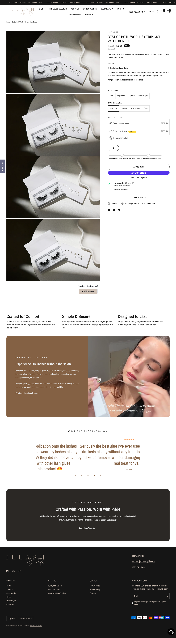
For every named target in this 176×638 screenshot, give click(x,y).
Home (8, 22)
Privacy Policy (95, 585)
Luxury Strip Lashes (55, 585)
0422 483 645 (138, 567)
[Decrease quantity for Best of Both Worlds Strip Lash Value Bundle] (110, 148)
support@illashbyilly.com (143, 561)
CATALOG (52, 581)
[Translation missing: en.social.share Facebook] (109, 209)
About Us (75, 8)
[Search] (157, 11)
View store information (121, 190)
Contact (89, 14)
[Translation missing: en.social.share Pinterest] (119, 209)
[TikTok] (21, 571)
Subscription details (120, 138)
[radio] (111, 123)
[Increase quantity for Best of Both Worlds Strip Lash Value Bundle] (117, 148)
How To (120, 8)
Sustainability (107, 8)
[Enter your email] (167, 596)
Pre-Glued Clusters (58, 8)
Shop (41, 8)
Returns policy (95, 589)
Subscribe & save (124, 131)
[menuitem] (42, 9)
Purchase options (115, 117)
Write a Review (89, 292)
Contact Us (10, 604)
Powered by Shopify (36, 626)
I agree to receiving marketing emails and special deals (150, 603)
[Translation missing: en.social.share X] (114, 209)
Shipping (93, 593)
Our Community (90, 8)
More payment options (139, 178)
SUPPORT (94, 581)
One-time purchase (121, 123)
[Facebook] (9, 571)
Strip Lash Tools (54, 589)
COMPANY (10, 581)
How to (8, 597)
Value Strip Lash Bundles (57, 593)
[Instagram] (15, 571)
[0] (168, 11)
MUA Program (75, 14)
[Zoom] (94, 36)
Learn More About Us (87, 528)
